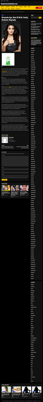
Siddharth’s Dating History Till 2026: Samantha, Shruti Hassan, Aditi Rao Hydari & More (15, 193)
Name (3, 167)
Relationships (33, 356)
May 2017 (32, 278)
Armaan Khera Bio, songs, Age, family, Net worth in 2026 (6, 394)
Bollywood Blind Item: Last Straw (35, 31)
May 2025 (32, 81)
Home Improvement (33, 337)
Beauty (32, 288)
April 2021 (32, 182)
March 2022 (32, 159)
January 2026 (33, 64)
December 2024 (33, 91)
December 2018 (33, 239)
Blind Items (21, 6)
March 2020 (32, 208)
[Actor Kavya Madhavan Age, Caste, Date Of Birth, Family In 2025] (24, 188)
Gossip (32, 329)
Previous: (7, 146)
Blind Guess (32, 296)
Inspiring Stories (33, 340)
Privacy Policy (18, 8)
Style (31, 364)
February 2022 (33, 161)
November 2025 (33, 69)
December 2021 (33, 165)
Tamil (31, 366)
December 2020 (33, 190)
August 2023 (33, 124)
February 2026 (33, 62)
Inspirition (32, 342)
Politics (32, 354)
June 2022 (32, 153)
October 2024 (33, 95)
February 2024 (33, 112)
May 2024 (32, 106)
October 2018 (33, 243)
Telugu (32, 370)
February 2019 (33, 235)
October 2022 (33, 145)
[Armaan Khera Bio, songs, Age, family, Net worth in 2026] (6, 389)
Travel (9, 8)
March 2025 (32, 85)
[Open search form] (34, 8)
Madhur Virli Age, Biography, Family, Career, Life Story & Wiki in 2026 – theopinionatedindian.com (36, 41)
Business (32, 305)
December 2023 (33, 116)
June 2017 (32, 276)
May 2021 (32, 179)
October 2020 (33, 194)
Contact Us (2, 6)
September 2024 (33, 97)
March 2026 (32, 60)
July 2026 (32, 52)
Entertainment (7, 6)
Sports (32, 362)
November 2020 (33, 192)
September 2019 (33, 221)
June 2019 (32, 227)
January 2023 (33, 138)
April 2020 (32, 206)
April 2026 (32, 58)
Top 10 (17, 6)
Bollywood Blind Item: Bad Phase (35, 29)
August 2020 (33, 198)
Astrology (32, 284)
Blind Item (32, 298)
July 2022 (32, 151)
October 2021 (33, 169)
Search (32, 15)
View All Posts (12, 140)
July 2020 (32, 200)
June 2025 (32, 79)
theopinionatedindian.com (9, 4)
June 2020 (32, 202)
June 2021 (32, 177)
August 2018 (32, 247)
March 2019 (32, 233)
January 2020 (33, 212)
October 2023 (33, 120)
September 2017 (33, 270)
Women (32, 381)
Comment (3, 155)
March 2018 (32, 258)
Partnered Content (33, 352)
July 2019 (32, 225)
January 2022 (33, 163)
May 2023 (32, 130)
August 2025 (33, 75)
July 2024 (32, 101)
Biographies (13, 6)
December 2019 (33, 214)
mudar (3, 195)
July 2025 (32, 77)
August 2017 (32, 272)
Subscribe (40, 7)
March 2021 (32, 184)
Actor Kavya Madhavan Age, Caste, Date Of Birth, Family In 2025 (24, 193)
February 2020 (33, 210)
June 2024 (32, 103)
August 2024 (33, 99)
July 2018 (32, 249)
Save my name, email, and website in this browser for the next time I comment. (15, 177)
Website (3, 174)
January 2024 (33, 114)
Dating (32, 311)
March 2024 (32, 110)
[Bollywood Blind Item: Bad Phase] (26, 389)
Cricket (2, 8)
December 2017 (33, 264)
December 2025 (33, 66)
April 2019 (32, 231)
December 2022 (33, 140)
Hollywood (32, 335)
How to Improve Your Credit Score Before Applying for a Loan (16, 394)
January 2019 (33, 237)
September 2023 (33, 122)
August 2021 (32, 173)
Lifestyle (32, 344)
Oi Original (32, 350)
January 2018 (33, 262)
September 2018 (33, 245)
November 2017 (33, 266)
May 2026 (32, 56)
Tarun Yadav (11, 137)
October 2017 (33, 268)
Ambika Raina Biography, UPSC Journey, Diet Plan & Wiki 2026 (36, 43)
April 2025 (32, 83)
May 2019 (32, 229)
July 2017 (32, 274)
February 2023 (33, 136)
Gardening (32, 327)
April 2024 (32, 108)
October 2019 (33, 219)
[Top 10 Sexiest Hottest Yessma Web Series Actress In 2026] (6, 188)
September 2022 (33, 147)
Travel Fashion (33, 376)
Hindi (31, 333)
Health (32, 331)
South (3, 189)
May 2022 (32, 155)
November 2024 (33, 93)
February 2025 (33, 87)
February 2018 (33, 260)
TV (31, 379)
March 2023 (32, 134)
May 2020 (32, 204)
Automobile (32, 286)
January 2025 (33, 89)
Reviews (32, 358)
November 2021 (33, 167)
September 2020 (33, 196)
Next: (22, 146)
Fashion (32, 317)
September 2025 (33, 73)
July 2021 (32, 175)
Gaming (32, 325)
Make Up (32, 346)
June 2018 (32, 251)
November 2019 (33, 216)
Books (32, 303)
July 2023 (32, 126)
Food (31, 323)
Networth (25, 6)
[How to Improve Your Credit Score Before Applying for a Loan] (16, 389)
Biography (32, 292)
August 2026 (33, 50)
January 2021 (33, 188)
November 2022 (33, 143)
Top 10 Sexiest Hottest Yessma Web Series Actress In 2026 (6, 193)
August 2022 (33, 149)
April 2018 (32, 255)
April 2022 (32, 157)
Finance (29, 6)
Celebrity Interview (33, 307)
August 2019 (32, 223)
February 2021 (33, 186)
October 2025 (33, 71)
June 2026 (32, 54)
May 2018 (32, 253)
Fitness (32, 321)
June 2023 (32, 128)
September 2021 (33, 171)
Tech (5, 8)
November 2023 (33, 118)
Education (32, 313)
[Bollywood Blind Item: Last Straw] (36, 389)
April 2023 (32, 132)
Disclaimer (12, 8)
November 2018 (33, 241)
